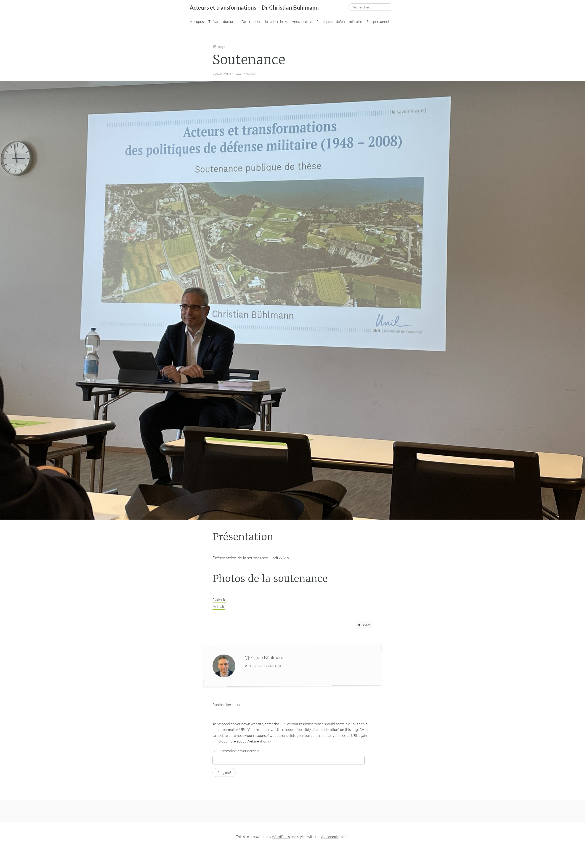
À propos (197, 21)
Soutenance (249, 60)
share (366, 625)
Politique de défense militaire (339, 21)
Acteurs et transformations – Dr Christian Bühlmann (254, 7)
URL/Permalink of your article (236, 750)
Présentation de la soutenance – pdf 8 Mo (251, 557)
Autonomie (330, 836)
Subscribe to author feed (265, 666)
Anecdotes (300, 21)
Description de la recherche (262, 21)
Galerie (219, 599)
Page (222, 46)
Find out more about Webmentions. (242, 741)
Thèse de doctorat (222, 21)
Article (219, 606)
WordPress (281, 836)
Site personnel (378, 21)
